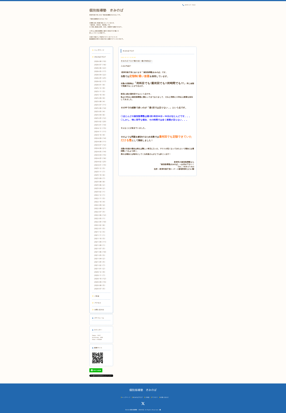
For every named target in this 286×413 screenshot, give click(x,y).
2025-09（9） (100, 98)
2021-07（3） (100, 249)
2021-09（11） (100, 242)
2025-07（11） (100, 105)
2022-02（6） (100, 225)
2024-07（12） (100, 145)
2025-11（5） (100, 91)
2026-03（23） (100, 78)
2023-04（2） (100, 188)
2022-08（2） (100, 208)
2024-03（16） (100, 158)
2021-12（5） (100, 232)
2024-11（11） (100, 131)
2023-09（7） (100, 178)
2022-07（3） (100, 212)
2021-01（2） (100, 269)
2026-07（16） (100, 65)
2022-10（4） (100, 202)
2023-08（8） (100, 182)
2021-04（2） (100, 259)
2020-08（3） (100, 285)
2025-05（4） (100, 111)
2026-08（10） (100, 61)
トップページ (99, 50)
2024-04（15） (100, 155)
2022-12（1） (100, 195)
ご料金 (96, 296)
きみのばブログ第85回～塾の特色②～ (137, 61)
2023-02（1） (100, 192)
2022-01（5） (100, 228)
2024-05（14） (100, 152)
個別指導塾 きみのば (106, 10)
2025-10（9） (100, 95)
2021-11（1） (100, 235)
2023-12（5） (100, 168)
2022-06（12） (100, 215)
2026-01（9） (100, 85)
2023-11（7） (100, 172)
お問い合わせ (99, 310)
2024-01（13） (100, 165)
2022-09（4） (100, 205)
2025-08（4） (100, 101)
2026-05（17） (100, 71)
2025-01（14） (100, 125)
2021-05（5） (100, 255)
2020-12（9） (100, 272)
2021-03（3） (100, 262)
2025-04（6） (100, 115)
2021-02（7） (100, 265)
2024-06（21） (100, 148)
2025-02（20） (100, 121)
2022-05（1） (100, 218)
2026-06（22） (100, 68)
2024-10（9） (100, 135)
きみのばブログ (100, 57)
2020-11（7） (100, 275)
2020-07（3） (100, 289)
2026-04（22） (100, 75)
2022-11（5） (100, 198)
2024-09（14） (100, 138)
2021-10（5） (100, 238)
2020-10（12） (100, 279)
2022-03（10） (100, 222)
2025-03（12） (100, 118)
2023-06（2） (100, 185)
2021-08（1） (100, 245)
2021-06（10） (100, 252)
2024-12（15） (100, 128)
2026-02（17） (100, 81)
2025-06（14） (100, 108)
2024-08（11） (100, 142)
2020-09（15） (100, 282)
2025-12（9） (100, 88)
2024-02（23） (100, 162)
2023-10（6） (100, 175)
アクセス (97, 303)
